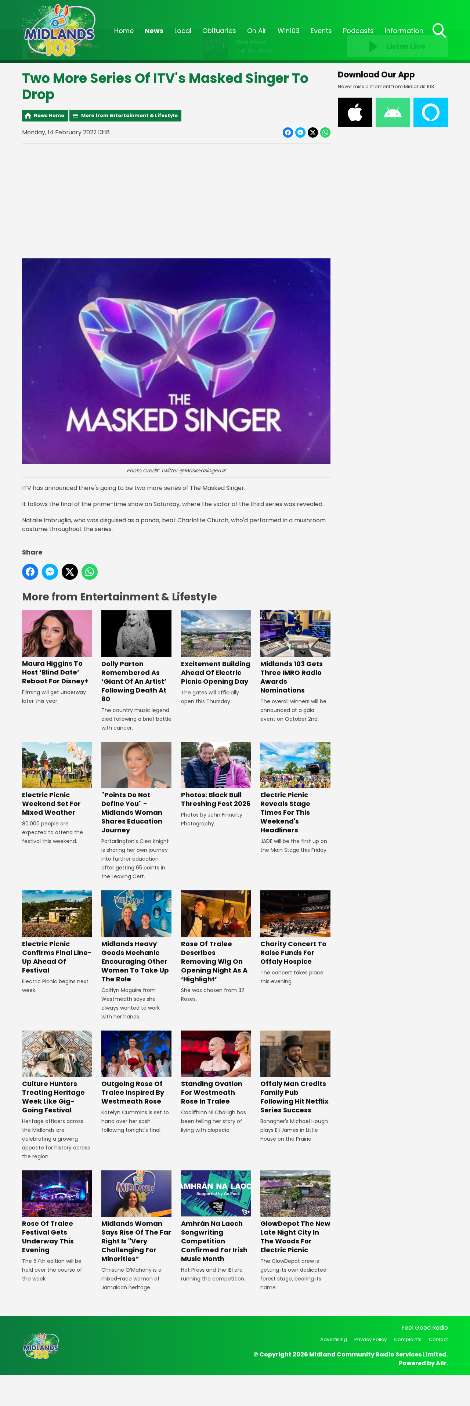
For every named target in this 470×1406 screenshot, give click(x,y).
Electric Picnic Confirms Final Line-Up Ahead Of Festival (57, 956)
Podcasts (358, 30)
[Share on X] (313, 132)
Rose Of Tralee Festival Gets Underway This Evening (48, 1236)
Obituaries (219, 30)
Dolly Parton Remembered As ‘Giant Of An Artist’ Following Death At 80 (133, 681)
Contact (438, 1339)
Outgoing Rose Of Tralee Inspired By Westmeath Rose (132, 1092)
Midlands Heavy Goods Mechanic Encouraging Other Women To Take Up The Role (135, 961)
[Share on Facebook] (288, 132)
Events (321, 30)
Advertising (333, 1339)
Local (182, 30)
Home (124, 30)
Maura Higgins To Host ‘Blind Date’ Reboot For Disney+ (55, 672)
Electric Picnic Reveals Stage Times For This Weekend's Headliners (285, 812)
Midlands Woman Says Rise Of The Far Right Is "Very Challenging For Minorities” (136, 1241)
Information (404, 30)
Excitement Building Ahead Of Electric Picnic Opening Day (215, 672)
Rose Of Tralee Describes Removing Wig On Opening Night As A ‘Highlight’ (214, 961)
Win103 (289, 30)
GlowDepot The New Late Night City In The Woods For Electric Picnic (295, 1236)
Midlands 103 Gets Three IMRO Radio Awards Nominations (291, 676)
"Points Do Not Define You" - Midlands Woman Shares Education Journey (131, 812)
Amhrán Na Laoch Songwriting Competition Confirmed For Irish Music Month (214, 1241)
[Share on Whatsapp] (325, 132)
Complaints (408, 1339)
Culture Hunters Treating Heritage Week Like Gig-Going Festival (53, 1097)
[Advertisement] (176, 201)
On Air (257, 30)
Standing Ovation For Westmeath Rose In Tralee (211, 1092)
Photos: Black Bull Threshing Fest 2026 (215, 799)
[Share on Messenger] (300, 132)
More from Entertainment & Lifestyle (129, 115)
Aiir (441, 1363)
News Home (49, 115)
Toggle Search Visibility (440, 38)
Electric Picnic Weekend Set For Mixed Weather (51, 803)
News (154, 30)
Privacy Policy (370, 1339)
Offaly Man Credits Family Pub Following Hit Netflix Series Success (294, 1097)
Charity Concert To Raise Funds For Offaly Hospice (293, 952)
